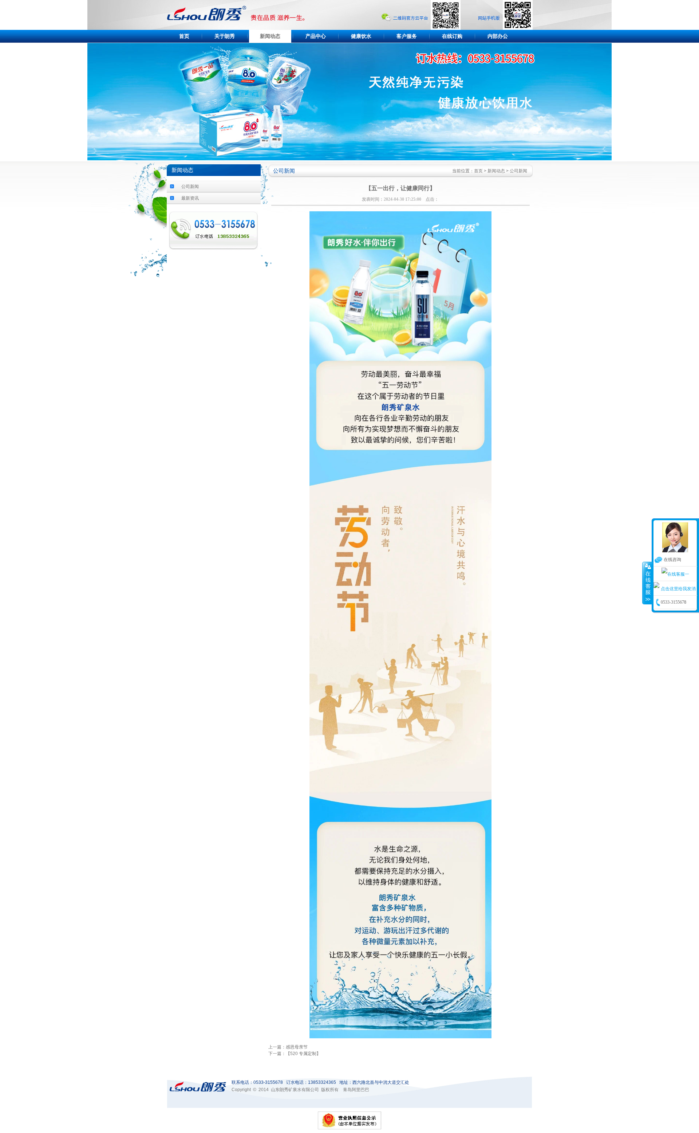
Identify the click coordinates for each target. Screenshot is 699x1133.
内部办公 (497, 36)
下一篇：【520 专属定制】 (294, 1053)
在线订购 (452, 36)
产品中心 (315, 36)
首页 (184, 36)
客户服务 (406, 36)
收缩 (647, 582)
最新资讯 (190, 198)
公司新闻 (190, 186)
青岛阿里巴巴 (356, 1089)
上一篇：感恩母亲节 (288, 1047)
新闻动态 (270, 36)
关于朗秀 (224, 36)
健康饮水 (361, 36)
